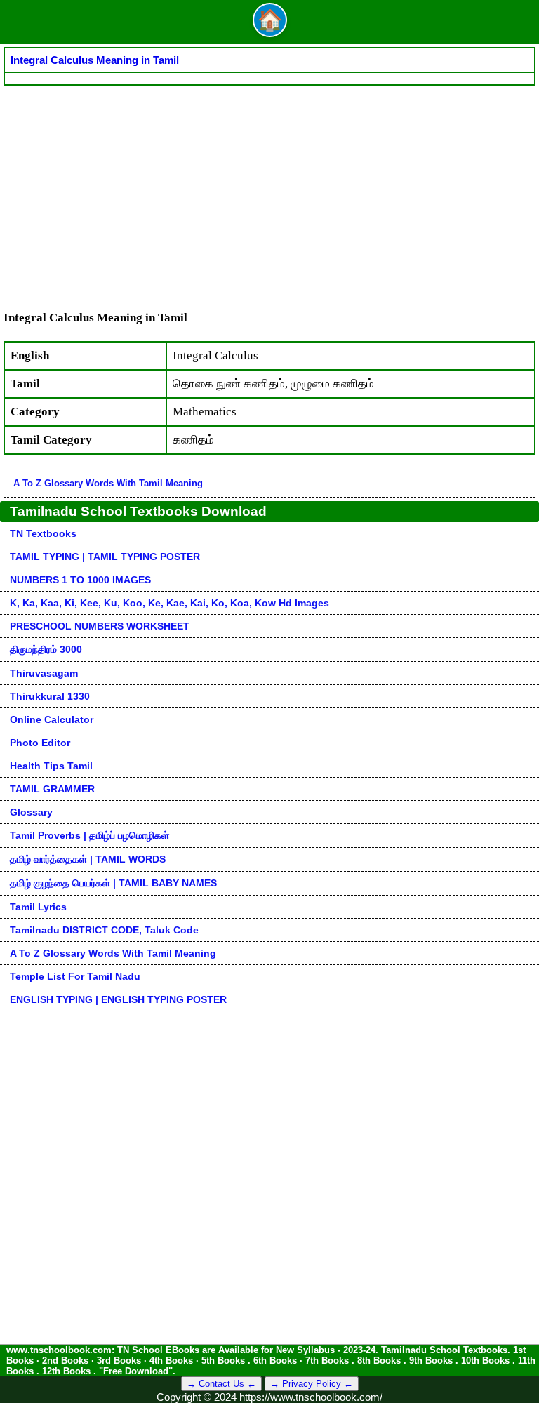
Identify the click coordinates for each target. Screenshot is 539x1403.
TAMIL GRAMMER (52, 788)
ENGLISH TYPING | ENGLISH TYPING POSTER (118, 999)
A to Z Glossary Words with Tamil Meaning (108, 483)
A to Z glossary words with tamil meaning (113, 953)
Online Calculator (51, 719)
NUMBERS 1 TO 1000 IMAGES (80, 579)
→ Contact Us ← (221, 1383)
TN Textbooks (43, 533)
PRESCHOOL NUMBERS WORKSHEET (99, 626)
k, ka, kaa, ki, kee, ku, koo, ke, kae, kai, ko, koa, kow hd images (169, 603)
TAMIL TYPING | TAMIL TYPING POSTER (105, 556)
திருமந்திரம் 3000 (46, 649)
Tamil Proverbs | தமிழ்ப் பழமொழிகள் (89, 835)
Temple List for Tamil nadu (75, 976)
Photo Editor (40, 742)
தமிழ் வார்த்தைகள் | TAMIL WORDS (88, 859)
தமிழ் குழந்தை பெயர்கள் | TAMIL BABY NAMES (113, 883)
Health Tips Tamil (51, 765)
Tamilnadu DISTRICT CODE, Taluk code (104, 930)
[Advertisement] (269, 191)
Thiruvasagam (44, 673)
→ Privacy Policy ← (311, 1383)
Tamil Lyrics (38, 906)
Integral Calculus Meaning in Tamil (95, 60)
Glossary (31, 812)
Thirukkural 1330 (50, 696)
